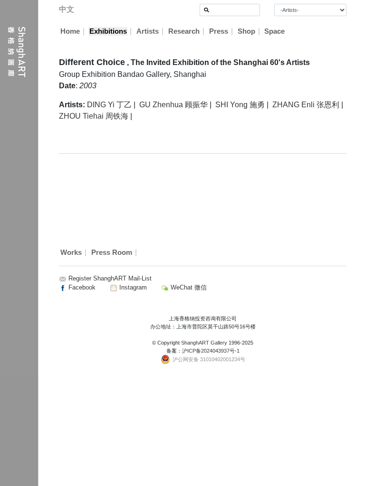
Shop (246, 31)
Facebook (81, 287)
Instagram (132, 287)
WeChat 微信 (188, 287)
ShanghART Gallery (204, 343)
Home (70, 31)
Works (71, 252)
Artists (147, 31)
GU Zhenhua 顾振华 (173, 105)
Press (218, 31)
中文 (66, 9)
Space (274, 31)
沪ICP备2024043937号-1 (211, 351)
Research (184, 31)
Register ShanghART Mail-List (110, 278)
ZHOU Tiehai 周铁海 (93, 116)
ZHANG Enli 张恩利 (305, 105)
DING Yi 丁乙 (109, 105)
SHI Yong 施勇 (240, 105)
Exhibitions (108, 31)
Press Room (111, 252)
